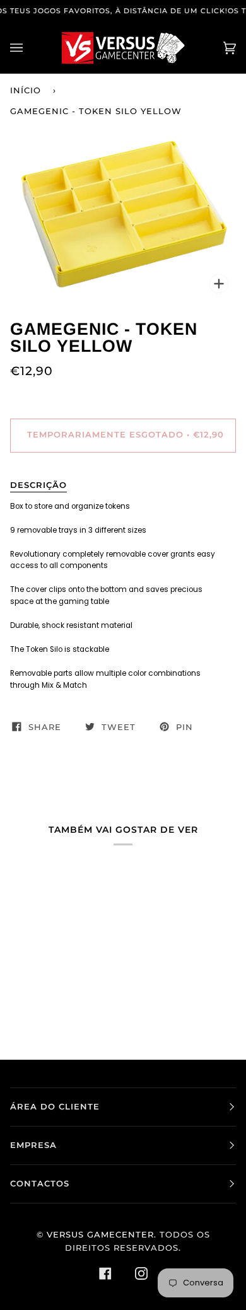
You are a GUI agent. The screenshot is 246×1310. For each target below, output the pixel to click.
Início (25, 90)
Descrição (38, 485)
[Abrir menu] (29, 48)
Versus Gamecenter (100, 1234)
